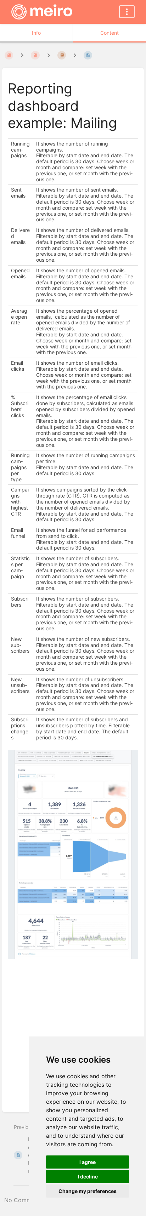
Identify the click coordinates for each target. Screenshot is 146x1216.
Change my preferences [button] (87, 1191)
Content (109, 33)
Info (36, 33)
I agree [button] (87, 1162)
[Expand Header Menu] (127, 11)
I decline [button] (88, 1177)
